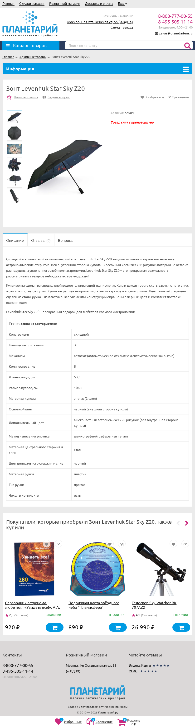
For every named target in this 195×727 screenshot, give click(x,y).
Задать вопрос (57, 97)
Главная (8, 3)
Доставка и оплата (99, 3)
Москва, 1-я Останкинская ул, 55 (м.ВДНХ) (100, 21)
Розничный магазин (64, 3)
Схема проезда (122, 27)
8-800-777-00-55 (175, 16)
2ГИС (133, 671)
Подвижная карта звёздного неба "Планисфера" (93, 604)
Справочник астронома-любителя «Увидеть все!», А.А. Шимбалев (32, 607)
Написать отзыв (26, 97)
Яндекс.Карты (140, 665)
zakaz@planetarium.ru (176, 33)
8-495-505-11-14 (175, 21)
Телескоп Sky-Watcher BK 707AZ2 (154, 604)
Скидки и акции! (31, 3)
